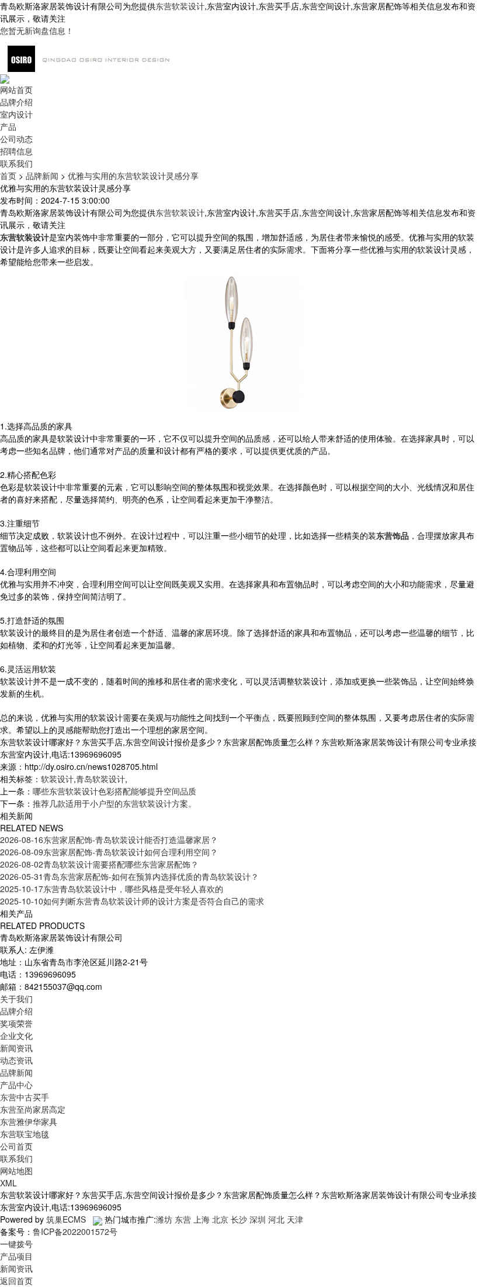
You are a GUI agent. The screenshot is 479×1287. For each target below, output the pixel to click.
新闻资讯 (16, 1048)
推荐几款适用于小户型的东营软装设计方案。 (114, 803)
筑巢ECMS (66, 1219)
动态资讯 (16, 1060)
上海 (201, 1219)
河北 (276, 1219)
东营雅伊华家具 (28, 1121)
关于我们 (16, 998)
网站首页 (16, 89)
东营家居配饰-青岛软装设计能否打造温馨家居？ (109, 839)
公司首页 (16, 1146)
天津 (295, 1219)
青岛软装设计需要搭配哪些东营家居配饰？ (99, 864)
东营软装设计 (179, 6)
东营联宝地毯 (24, 1134)
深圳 (257, 1219)
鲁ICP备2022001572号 (75, 1231)
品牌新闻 (42, 175)
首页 (8, 175)
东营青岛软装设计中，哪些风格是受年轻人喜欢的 (111, 888)
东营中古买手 (24, 1097)
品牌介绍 (16, 102)
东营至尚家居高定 (32, 1109)
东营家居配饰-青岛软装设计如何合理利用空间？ (109, 852)
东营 (183, 1219)
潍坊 (164, 1219)
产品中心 (16, 1084)
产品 (8, 126)
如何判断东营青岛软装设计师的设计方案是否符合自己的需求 (132, 901)
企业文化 (16, 1035)
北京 (220, 1219)
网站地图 (16, 1170)
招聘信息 (16, 151)
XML (8, 1183)
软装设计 (57, 778)
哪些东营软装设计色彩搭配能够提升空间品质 (114, 791)
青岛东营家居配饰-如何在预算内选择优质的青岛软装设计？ (129, 876)
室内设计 (16, 114)
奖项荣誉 (16, 1023)
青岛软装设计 (100, 778)
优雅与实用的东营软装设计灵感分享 (133, 175)
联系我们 (16, 163)
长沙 (239, 1219)
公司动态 (16, 138)
